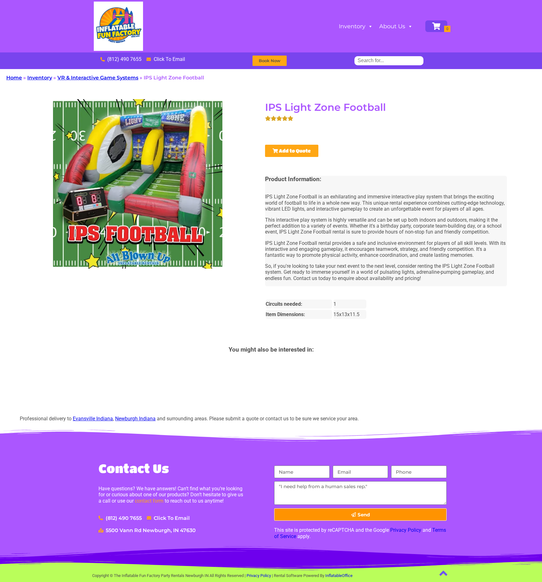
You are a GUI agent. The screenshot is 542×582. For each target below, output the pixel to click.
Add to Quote (294, 151)
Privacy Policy (405, 530)
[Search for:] (388, 60)
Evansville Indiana (93, 419)
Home (14, 78)
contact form (149, 501)
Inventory (352, 26)
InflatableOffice (339, 575)
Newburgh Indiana (135, 419)
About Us (392, 26)
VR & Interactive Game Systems (97, 78)
